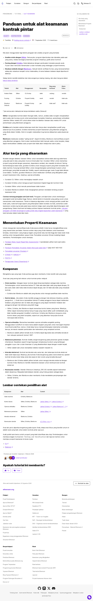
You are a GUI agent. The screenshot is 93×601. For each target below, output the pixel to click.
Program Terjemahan (9, 564)
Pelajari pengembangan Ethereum (72, 513)
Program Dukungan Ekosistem (12, 578)
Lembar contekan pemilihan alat (84, 33)
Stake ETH (35, 530)
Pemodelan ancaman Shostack (16, 251)
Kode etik (36, 593)
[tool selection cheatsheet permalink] (2, 385)
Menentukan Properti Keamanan (85, 24)
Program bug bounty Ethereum (12, 568)
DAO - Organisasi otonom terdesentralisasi (45, 523)
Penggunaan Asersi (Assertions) (17, 261)
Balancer (9, 447)
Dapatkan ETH (36, 506)
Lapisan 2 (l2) (36, 534)
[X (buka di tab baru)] (48, 588)
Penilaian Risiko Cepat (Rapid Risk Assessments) (22, 242)
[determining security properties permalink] (2, 223)
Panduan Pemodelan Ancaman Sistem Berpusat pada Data (26, 248)
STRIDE (8, 255)
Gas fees (5, 520)
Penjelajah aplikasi (37, 509)
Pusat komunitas (8, 550)
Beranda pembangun (68, 499)
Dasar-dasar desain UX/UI (69, 523)
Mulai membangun (67, 509)
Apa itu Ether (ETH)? (9, 506)
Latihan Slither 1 (45, 411)
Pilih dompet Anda (37, 502)
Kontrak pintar (7, 516)
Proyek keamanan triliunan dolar (42, 578)
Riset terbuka (36, 564)
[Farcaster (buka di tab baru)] (44, 588)
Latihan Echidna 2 (58, 401)
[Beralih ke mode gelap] (78, 3)
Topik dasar (65, 520)
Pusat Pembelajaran (9, 499)
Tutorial (18, 14)
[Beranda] (2, 3)
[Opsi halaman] (12, 48)
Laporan (34, 575)
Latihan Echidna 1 (46, 406)
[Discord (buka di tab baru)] (53, 588)
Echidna (20, 63)
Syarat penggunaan (66, 593)
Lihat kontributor (21, 458)
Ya (8, 470)
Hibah (63, 516)
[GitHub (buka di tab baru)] (39, 588)
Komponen (82, 29)
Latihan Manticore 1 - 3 (60, 406)
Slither (23, 57)
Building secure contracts (22, 40)
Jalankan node (7, 523)
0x (6, 444)
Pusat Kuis (6, 532)
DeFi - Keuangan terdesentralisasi (42, 520)
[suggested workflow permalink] (2, 153)
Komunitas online (8, 554)
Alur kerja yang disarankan (83, 19)
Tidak (18, 470)
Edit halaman (19, 48)
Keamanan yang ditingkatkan (41, 557)
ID (87, 3)
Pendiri (64, 530)
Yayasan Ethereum (8, 571)
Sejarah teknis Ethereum (39, 561)
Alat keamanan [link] (29, 14)
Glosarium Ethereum (9, 539)
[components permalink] (2, 269)
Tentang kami (14, 593)
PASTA (8, 258)
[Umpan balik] (89, 597)
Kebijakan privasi (53, 593)
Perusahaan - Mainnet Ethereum (72, 527)
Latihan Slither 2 (45, 401)
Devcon (6, 582)
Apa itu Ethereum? (8, 502)
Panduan (35, 499)
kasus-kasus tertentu (10, 80)
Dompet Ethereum (8, 509)
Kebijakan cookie (78, 593)
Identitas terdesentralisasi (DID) (41, 527)
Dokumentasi (66, 506)
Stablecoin (35, 513)
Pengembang (7, 14)
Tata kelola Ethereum (38, 571)
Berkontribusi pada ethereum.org (13, 561)
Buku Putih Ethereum (38, 550)
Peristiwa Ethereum (8, 557)
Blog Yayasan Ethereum (10, 575)
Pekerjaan (44, 593)
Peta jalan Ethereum (38, 554)
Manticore (27, 69)
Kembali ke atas (83, 483)
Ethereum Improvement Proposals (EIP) (44, 568)
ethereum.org (8, 489)
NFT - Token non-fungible (40, 516)
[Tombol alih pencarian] (74, 3)
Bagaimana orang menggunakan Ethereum (15, 536)
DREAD (17, 255)
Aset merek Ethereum (25, 593)
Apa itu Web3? (7, 513)
